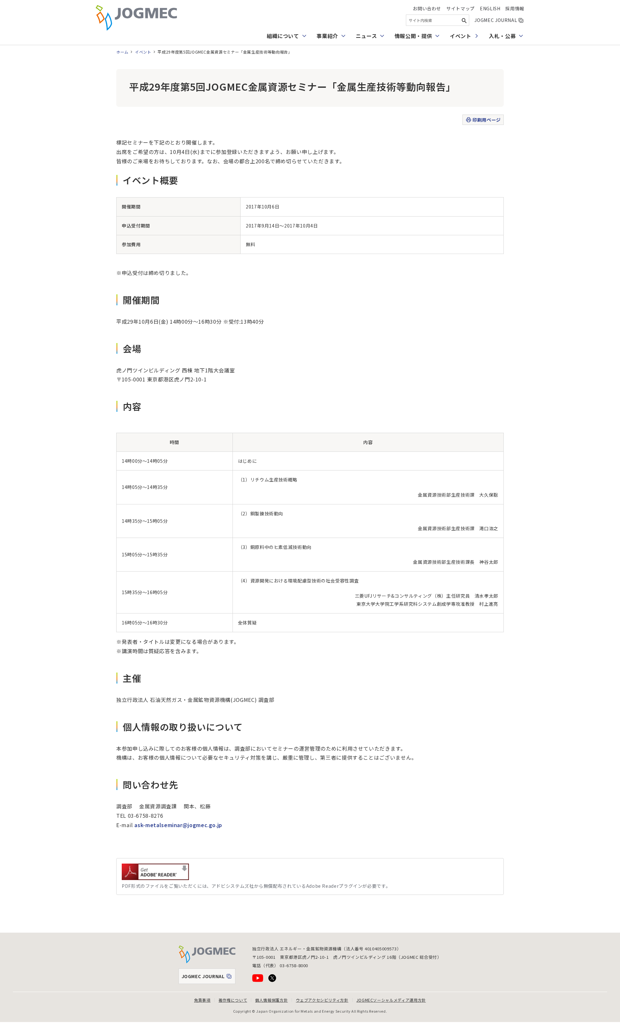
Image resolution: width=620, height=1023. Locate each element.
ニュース (366, 36)
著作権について (233, 1000)
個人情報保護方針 (271, 1000)
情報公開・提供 (413, 36)
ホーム (122, 52)
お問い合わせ (427, 8)
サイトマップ (460, 8)
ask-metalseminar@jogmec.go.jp (178, 825)
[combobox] (437, 20)
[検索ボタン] (464, 20)
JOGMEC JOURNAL (499, 20)
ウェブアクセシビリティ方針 (322, 1000)
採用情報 (514, 8)
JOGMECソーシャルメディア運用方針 (391, 1000)
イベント (460, 36)
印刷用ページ (486, 119)
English (490, 8)
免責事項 (202, 1000)
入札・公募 (502, 36)
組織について (283, 36)
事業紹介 (327, 36)
